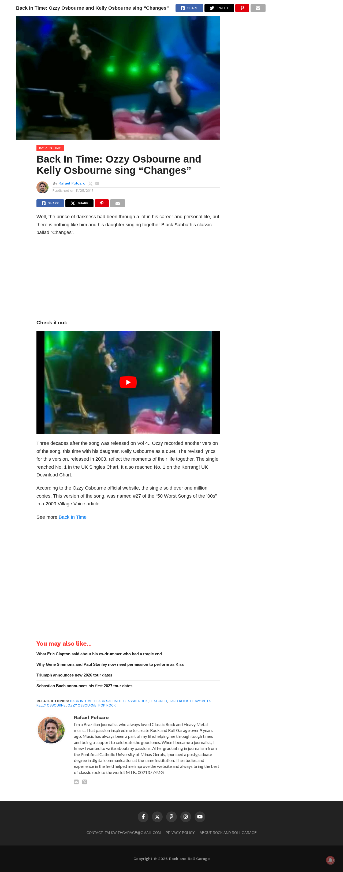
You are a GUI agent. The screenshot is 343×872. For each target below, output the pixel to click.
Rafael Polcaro (71, 183)
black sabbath (107, 701)
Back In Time (73, 517)
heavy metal (201, 701)
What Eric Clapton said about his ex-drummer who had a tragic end (99, 654)
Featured (158, 701)
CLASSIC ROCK (135, 701)
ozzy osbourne (82, 705)
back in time (81, 701)
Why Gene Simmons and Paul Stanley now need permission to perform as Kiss (110, 664)
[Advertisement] (128, 279)
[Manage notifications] (330, 860)
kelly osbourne (51, 705)
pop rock (107, 705)
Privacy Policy (180, 833)
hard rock (178, 701)
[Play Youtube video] (128, 382)
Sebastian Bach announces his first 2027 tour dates (84, 685)
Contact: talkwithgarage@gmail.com (124, 833)
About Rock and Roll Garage (228, 833)
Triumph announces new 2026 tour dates (74, 675)
